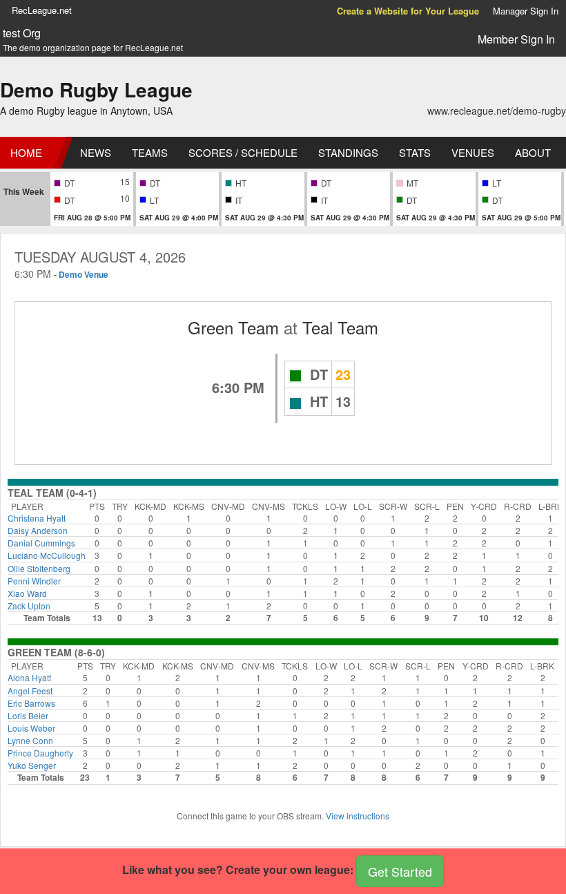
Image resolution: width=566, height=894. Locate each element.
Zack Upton (29, 605)
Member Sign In (516, 39)
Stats (415, 152)
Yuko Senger (32, 765)
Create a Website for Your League (408, 10)
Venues (472, 152)
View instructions (357, 815)
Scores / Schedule (242, 152)
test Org (22, 33)
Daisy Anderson (38, 530)
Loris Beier (28, 715)
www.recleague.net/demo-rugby (496, 110)
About (533, 152)
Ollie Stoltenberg (39, 568)
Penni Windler (34, 581)
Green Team (233, 327)
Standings (348, 152)
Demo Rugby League (96, 89)
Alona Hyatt (29, 677)
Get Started (400, 871)
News (95, 152)
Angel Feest (30, 690)
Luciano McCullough (47, 555)
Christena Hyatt (37, 518)
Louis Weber (31, 728)
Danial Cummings (41, 543)
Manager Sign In (525, 10)
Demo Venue (83, 274)
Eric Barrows (31, 703)
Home (26, 152)
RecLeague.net (42, 10)
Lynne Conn (30, 740)
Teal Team (340, 327)
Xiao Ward (27, 593)
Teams (150, 152)
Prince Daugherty (40, 753)
